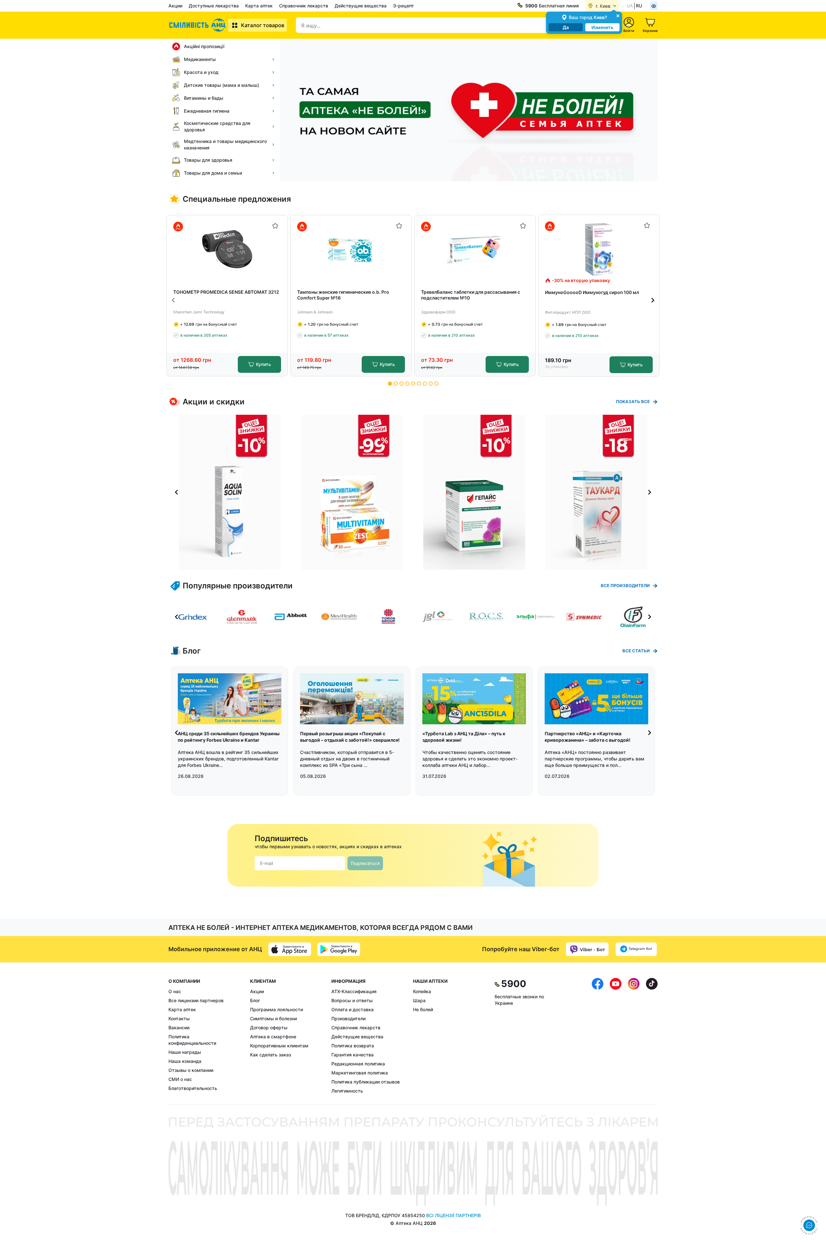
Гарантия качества (352, 1054)
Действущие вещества (361, 5)
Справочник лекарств (303, 5)
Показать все (633, 401)
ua (630, 5)
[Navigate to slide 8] (430, 384)
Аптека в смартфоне (273, 1036)
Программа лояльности (276, 1009)
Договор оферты (268, 1027)
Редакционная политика (358, 1063)
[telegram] (636, 949)
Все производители (625, 585)
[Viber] (587, 949)
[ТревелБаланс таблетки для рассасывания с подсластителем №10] (475, 250)
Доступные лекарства (214, 5)
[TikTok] (652, 1036)
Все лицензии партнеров (196, 1000)
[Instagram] (634, 1036)
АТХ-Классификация (354, 991)
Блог (255, 1000)
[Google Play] (338, 949)
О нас (174, 991)
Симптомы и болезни (273, 1018)
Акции (175, 5)
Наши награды (184, 1052)
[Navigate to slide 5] (413, 384)
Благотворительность (192, 1088)
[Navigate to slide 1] (390, 384)
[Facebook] (597, 1036)
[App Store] (289, 949)
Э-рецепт (403, 5)
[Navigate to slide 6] (419, 384)
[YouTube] (615, 1036)
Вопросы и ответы (352, 1000)
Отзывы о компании (190, 1070)
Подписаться (365, 863)
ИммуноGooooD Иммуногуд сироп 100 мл (592, 292)
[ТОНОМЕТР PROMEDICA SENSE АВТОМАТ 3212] (227, 250)
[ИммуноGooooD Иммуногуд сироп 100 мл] (599, 249)
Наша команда (184, 1061)
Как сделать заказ (270, 1054)
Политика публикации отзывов (365, 1081)
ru (639, 5)
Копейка (422, 991)
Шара (419, 1000)
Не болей (423, 1009)
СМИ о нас (180, 1079)
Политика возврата (352, 1045)
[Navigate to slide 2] (396, 384)
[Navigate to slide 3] (401, 384)
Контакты (179, 1018)
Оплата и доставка (352, 1009)
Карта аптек (259, 5)
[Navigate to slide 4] (407, 384)
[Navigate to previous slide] (173, 300)
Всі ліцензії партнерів (453, 1215)
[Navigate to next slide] (653, 300)
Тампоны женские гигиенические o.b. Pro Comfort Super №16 (343, 294)
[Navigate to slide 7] (425, 384)
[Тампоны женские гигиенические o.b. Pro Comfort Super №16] (351, 250)
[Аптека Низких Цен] (198, 25)
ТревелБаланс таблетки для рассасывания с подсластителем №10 (470, 294)
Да (566, 27)
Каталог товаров (262, 25)
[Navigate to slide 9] (436, 384)
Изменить (602, 27)
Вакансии (178, 1027)
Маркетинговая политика (359, 1072)
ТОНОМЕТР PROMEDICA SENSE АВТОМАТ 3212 (226, 292)
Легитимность (347, 1091)
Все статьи (636, 650)
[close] (617, 15)
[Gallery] (413, 492)
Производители (348, 1018)
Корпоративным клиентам (279, 1045)
